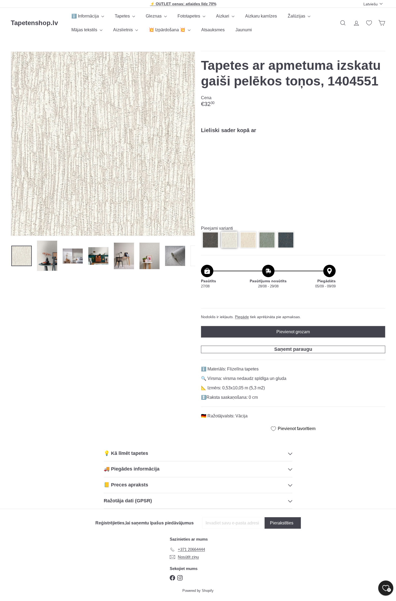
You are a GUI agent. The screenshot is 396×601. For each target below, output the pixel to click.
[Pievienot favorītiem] (378, 149)
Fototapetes (189, 16)
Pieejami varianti (217, 228)
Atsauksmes (213, 30)
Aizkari (223, 16)
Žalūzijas (297, 16)
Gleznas (154, 16)
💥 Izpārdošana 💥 (167, 30)
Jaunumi (243, 30)
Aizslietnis (123, 30)
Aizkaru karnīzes (261, 16)
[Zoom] (103, 144)
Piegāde (242, 317)
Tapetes (123, 16)
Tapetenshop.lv (34, 22)
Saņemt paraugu (293, 349)
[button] (210, 240)
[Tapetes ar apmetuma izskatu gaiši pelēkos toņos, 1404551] (293, 156)
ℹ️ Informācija (85, 16)
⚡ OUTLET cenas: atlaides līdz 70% (183, 4)
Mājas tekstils (84, 30)
